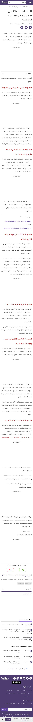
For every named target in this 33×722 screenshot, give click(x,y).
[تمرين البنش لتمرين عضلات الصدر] (26, 625)
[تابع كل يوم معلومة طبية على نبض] (16, 669)
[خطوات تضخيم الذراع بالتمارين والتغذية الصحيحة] (26, 639)
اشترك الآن (4, 709)
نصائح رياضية (21, 583)
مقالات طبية (22, 7)
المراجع (28, 589)
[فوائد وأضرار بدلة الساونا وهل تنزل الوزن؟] (26, 651)
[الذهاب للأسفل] (2, 713)
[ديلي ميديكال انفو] (4, 2)
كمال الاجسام (28, 583)
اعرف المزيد (24, 720)
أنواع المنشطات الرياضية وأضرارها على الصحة (17, 228)
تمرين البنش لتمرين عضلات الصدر (11, 624)
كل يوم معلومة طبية (19, 575)
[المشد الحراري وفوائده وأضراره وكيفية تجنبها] (26, 657)
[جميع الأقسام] (30, 2)
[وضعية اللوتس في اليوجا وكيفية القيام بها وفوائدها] (26, 662)
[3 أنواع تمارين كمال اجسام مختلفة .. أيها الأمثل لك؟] (26, 632)
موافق (8, 719)
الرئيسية (29, 7)
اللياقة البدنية (13, 7)
